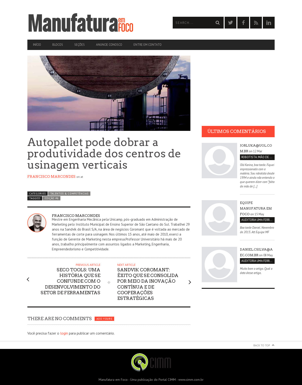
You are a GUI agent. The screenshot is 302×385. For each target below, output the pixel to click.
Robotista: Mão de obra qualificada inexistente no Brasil (258, 157)
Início (37, 45)
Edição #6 (52, 198)
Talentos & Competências (69, 193)
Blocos (57, 45)
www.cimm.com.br (191, 379)
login (64, 333)
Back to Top (261, 345)
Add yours (104, 318)
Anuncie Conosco (109, 45)
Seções (79, 45)
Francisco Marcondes (51, 176)
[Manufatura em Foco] (89, 22)
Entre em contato (148, 45)
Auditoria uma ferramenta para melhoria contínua (258, 220)
